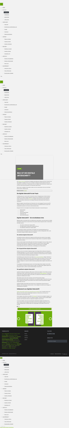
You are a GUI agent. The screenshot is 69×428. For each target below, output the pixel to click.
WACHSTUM (6, 17)
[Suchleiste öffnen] (1, 76)
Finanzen (19, 336)
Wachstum (26, 337)
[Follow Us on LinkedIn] (54, 333)
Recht (19, 306)
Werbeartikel (13, 348)
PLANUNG (6, 12)
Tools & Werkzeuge (7, 70)
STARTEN (4, 36)
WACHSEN (4, 46)
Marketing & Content (8, 126)
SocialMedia (6, 345)
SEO (3, 345)
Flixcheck (34, 296)
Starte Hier (6, 24)
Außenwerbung (11, 333)
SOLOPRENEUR (5, 143)
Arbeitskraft (30, 198)
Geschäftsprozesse (7, 339)
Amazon (3, 333)
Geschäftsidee (14, 338)
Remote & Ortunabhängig (8, 58)
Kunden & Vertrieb (7, 51)
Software (10, 345)
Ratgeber (19, 344)
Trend (10, 346)
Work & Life (6, 63)
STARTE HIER (5, 99)
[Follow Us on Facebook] (48, 333)
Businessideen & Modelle (8, 73)
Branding (19, 333)
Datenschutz (16, 335)
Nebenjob (11, 342)
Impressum (6, 31)
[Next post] (50, 318)
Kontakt (5, 29)
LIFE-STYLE (6, 19)
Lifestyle (26, 339)
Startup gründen (17, 345)
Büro (7, 335)
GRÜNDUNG (6, 14)
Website (10, 348)
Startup (13, 345)
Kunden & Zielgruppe (8, 121)
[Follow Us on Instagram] (52, 333)
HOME (4, 7)
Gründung (26, 335)
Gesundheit (15, 339)
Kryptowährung (12, 340)
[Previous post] (18, 318)
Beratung (15, 333)
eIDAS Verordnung (43, 273)
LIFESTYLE (5, 56)
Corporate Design (11, 335)
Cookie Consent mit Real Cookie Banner (7, 427)
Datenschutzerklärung (8, 34)
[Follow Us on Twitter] (50, 333)
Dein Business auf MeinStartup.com (10, 104)
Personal (8, 344)
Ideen (18, 339)
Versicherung (4, 348)
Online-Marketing (16, 342)
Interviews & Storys (7, 68)
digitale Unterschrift (22, 181)
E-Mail (15, 336)
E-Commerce (11, 336)
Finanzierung (4, 338)
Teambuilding (4, 346)
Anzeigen (25, 190)
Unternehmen (14, 346)
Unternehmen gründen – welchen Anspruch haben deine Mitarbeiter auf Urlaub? (29, 318)
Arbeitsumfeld (6, 333)
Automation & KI (7, 53)
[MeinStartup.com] (4, 2)
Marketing (4, 342)
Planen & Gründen (7, 39)
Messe (9, 342)
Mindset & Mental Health (8, 138)
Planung (26, 333)
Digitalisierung (5, 336)
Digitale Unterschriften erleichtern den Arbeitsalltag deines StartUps (28, 291)
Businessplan (3, 335)
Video (8, 348)
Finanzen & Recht (7, 41)
